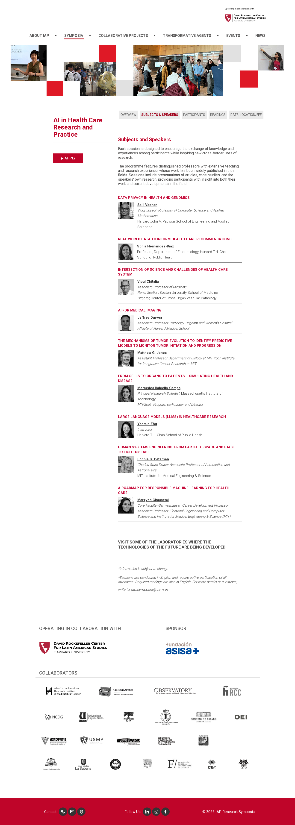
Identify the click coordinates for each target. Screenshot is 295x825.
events (233, 35)
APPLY (70, 158)
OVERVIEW (128, 114)
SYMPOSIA (73, 35)
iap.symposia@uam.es (149, 589)
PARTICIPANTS (194, 114)
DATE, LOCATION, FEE (246, 114)
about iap (39, 35)
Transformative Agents (187, 35)
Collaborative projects (123, 35)
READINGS (217, 114)
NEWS (260, 35)
